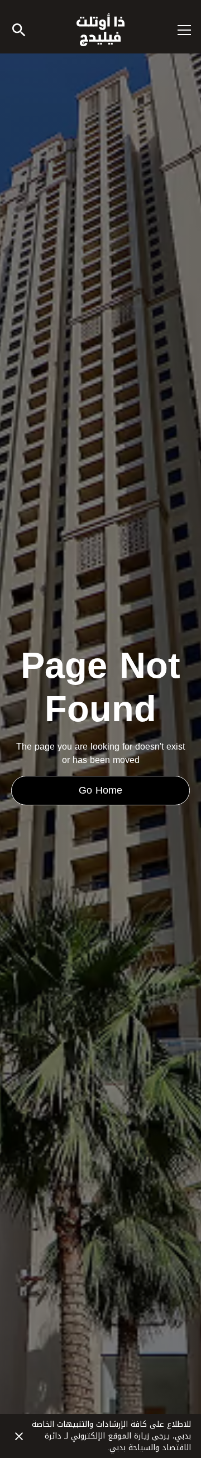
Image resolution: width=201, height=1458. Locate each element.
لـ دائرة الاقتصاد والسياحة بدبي (118, 1441)
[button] (177, 30)
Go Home (100, 790)
